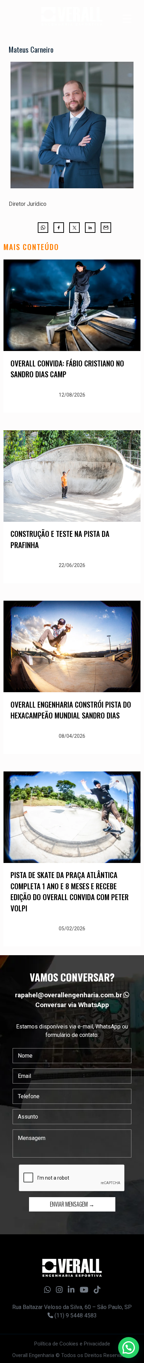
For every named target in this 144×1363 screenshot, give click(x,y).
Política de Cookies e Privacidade (72, 1344)
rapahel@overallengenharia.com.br (68, 995)
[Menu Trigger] (127, 18)
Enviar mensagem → (72, 1204)
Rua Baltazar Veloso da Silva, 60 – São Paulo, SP (72, 1307)
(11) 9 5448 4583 (75, 1315)
